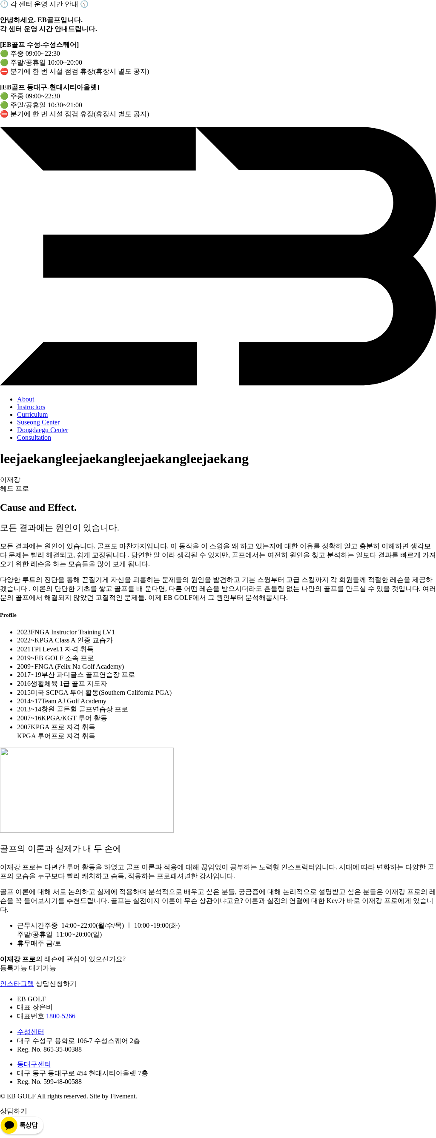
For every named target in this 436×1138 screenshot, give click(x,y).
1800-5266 (60, 1016)
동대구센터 (34, 1064)
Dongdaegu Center (42, 429)
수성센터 (30, 1031)
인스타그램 (17, 983)
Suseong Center (38, 422)
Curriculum (32, 414)
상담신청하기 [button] (56, 983)
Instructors (31, 406)
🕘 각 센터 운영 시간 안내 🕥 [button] (44, 4)
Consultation (34, 437)
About (25, 399)
